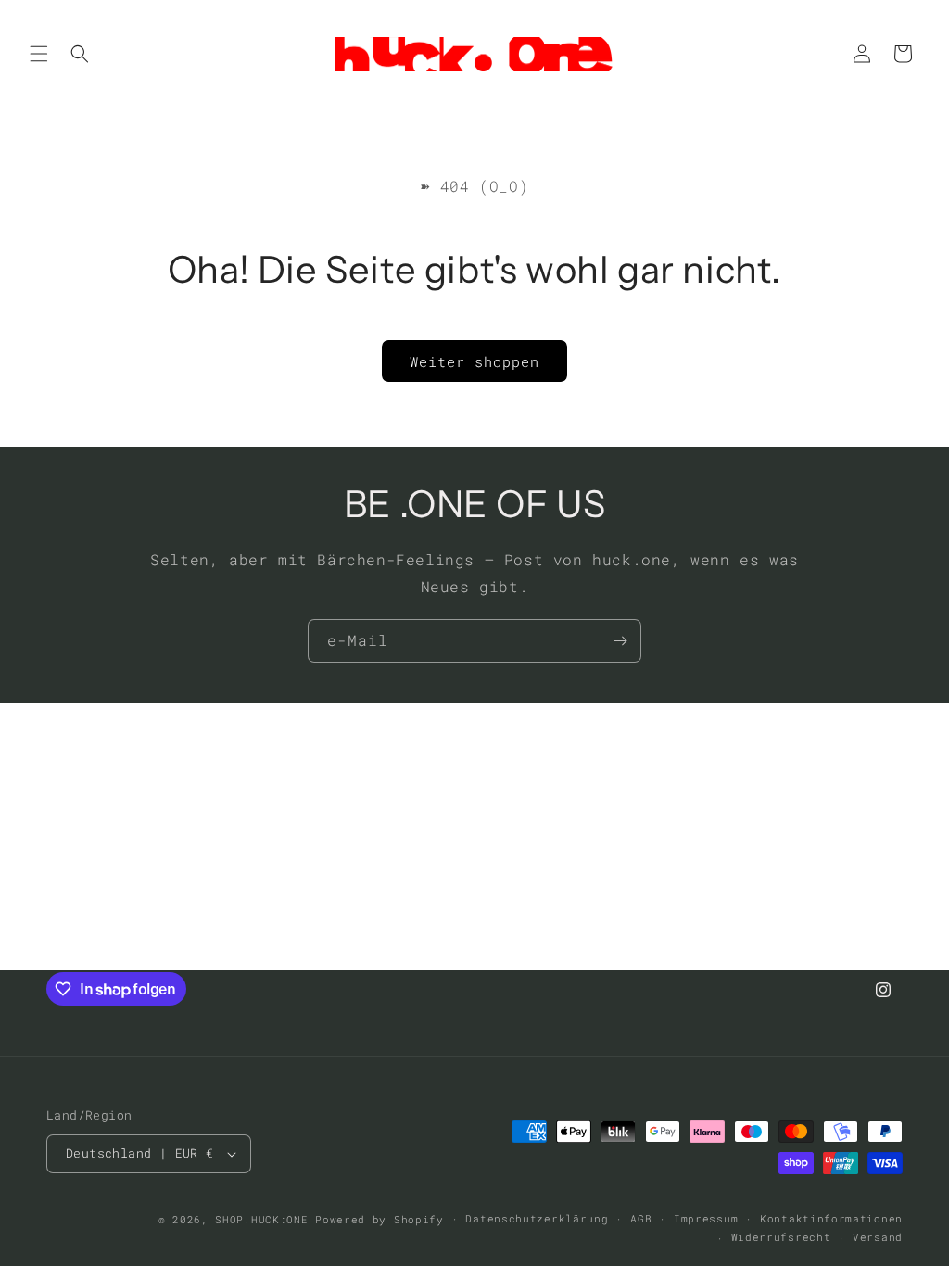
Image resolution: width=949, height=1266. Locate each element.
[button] (39, 53)
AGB (641, 1218)
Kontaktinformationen (831, 1218)
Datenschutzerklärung (536, 1218)
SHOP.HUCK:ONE (261, 1219)
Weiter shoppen (474, 361)
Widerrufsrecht (781, 1237)
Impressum (706, 1218)
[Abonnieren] (620, 641)
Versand (878, 1237)
